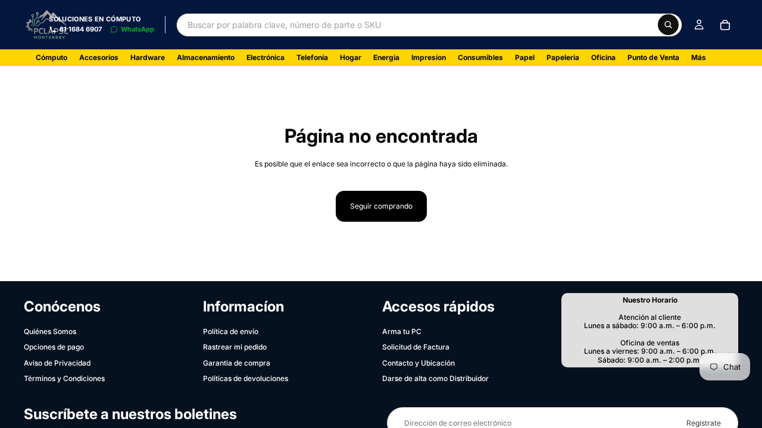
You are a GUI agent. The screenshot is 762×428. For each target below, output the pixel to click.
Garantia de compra (236, 362)
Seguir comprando (381, 206)
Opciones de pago (54, 346)
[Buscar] (668, 24)
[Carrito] (725, 25)
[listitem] (698, 58)
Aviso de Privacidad (57, 362)
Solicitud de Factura (415, 346)
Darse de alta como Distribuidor (435, 378)
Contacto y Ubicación (418, 362)
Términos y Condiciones (64, 378)
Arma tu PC (401, 331)
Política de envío (230, 331)
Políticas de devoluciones (245, 378)
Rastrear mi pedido (235, 346)
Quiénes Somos (50, 331)
